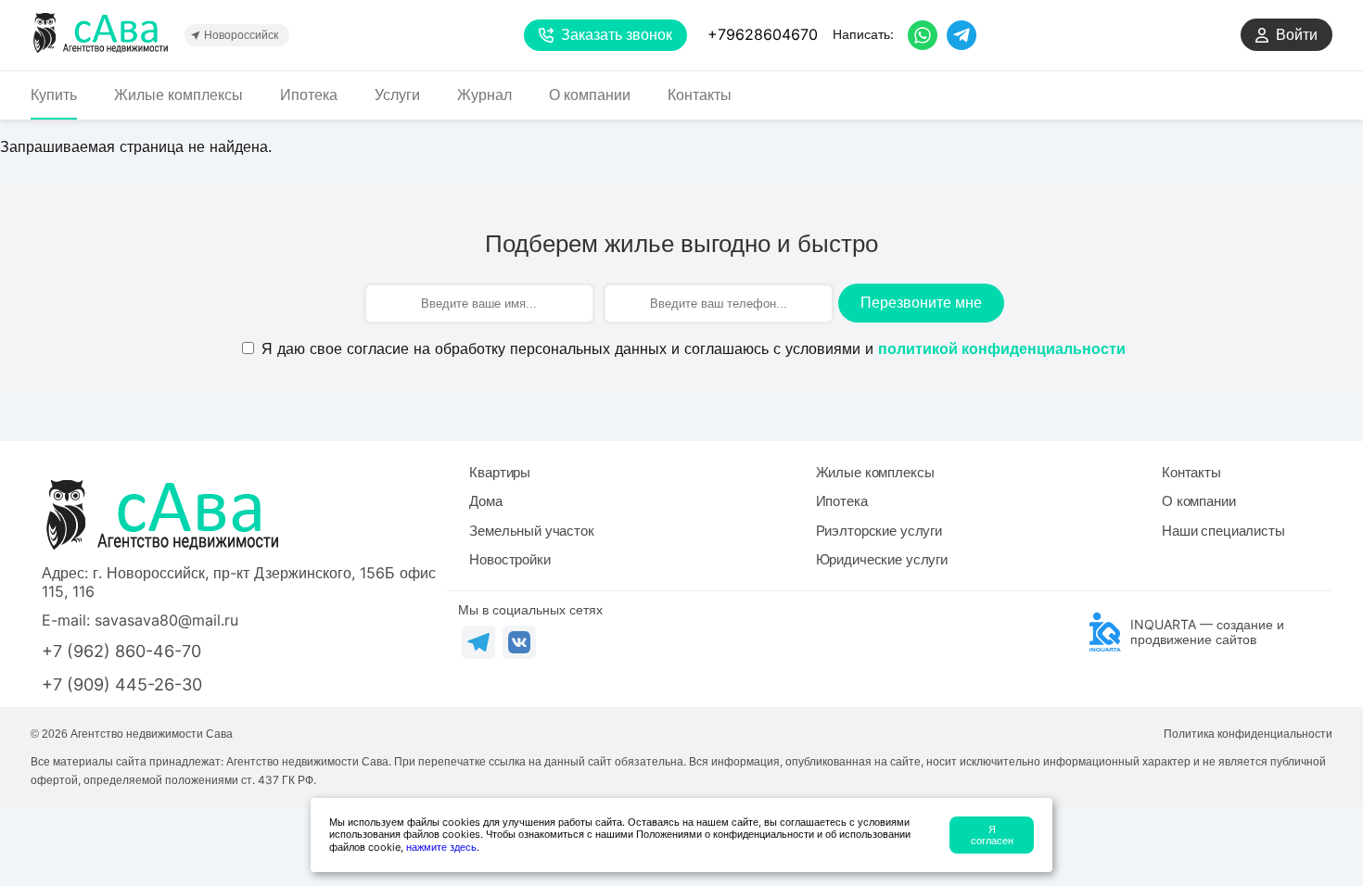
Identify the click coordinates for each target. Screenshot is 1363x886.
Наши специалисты (1223, 530)
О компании (590, 95)
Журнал (484, 95)
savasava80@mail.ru (166, 620)
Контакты (700, 95)
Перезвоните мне (921, 302)
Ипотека (309, 95)
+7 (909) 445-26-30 (122, 684)
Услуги (397, 95)
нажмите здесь (441, 847)
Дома (485, 501)
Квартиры (499, 472)
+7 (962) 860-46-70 (121, 651)
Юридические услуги (882, 559)
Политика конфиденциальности (1248, 734)
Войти (1297, 35)
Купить (54, 95)
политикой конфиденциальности (1002, 349)
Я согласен (992, 835)
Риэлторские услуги (879, 530)
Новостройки (509, 559)
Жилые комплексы (178, 95)
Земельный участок (531, 530)
